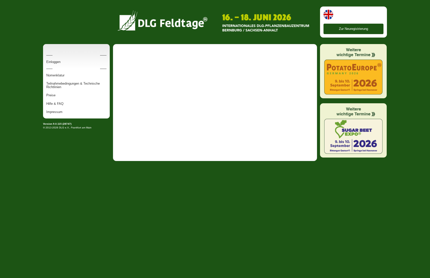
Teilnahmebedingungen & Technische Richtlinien (73, 85)
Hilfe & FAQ (54, 104)
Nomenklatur (55, 75)
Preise (50, 95)
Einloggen (53, 62)
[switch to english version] (328, 15)
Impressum (54, 112)
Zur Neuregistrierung (353, 29)
